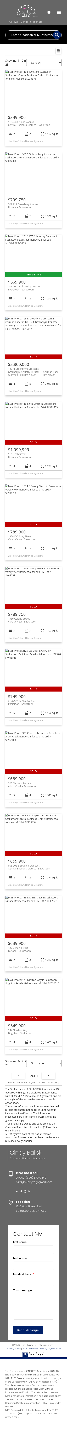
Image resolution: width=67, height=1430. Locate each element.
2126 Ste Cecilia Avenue (21, 702)
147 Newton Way (20, 1031)
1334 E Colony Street (22, 538)
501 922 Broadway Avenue (23, 206)
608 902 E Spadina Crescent (29, 867)
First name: (20, 1242)
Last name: (20, 1258)
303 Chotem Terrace (22, 785)
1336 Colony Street (22, 620)
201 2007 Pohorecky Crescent (25, 288)
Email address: (22, 1274)
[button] (17, 1191)
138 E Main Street (19, 949)
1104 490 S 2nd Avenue (29, 123)
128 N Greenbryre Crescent (33, 370)
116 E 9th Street (19, 455)
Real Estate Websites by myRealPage (42, 1348)
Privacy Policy (14, 1348)
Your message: (22, 1290)
